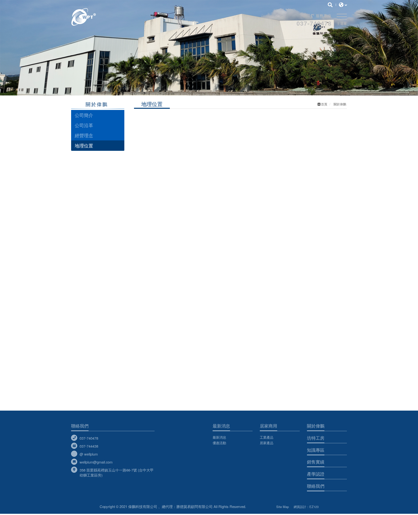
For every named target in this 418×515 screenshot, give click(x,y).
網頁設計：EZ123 (306, 506)
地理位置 (84, 145)
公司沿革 (84, 125)
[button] (43, 51)
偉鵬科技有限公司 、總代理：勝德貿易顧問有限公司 (117, 17)
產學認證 (315, 474)
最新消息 (221, 425)
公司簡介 (84, 115)
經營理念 (84, 135)
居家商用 (268, 425)
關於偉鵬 (315, 425)
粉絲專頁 (261, 505)
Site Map (282, 506)
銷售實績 (315, 461)
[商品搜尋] (330, 4)
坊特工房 (315, 438)
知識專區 (315, 450)
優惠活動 (219, 442)
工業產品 (266, 437)
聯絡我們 (80, 425)
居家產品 (266, 442)
